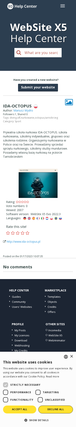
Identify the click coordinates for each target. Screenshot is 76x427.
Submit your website (38, 87)
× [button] (71, 356)
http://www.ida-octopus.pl (23, 241)
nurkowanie (27, 117)
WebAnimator (56, 340)
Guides (16, 296)
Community (19, 302)
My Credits (21, 350)
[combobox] (66, 357)
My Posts (20, 330)
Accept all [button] (19, 409)
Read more (52, 376)
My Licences (22, 335)
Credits (52, 307)
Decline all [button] (55, 409)
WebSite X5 (55, 335)
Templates (54, 296)
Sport (18, 121)
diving (13, 117)
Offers (52, 312)
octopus (39, 117)
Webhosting (22, 345)
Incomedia (54, 330)
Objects (52, 302)
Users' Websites (22, 307)
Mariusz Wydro (23, 110)
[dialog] (38, 389)
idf (18, 117)
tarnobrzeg (51, 117)
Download (21, 340)
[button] (38, 420)
